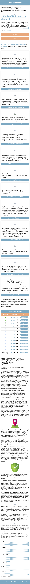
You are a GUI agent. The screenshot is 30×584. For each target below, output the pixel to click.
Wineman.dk (4, 46)
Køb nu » (15, 38)
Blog (12, 581)
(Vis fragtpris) (7, 30)
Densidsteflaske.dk (21, 44)
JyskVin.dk (12, 44)
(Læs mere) (26, 28)
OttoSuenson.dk (5, 44)
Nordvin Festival (15, 2)
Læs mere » (15, 34)
